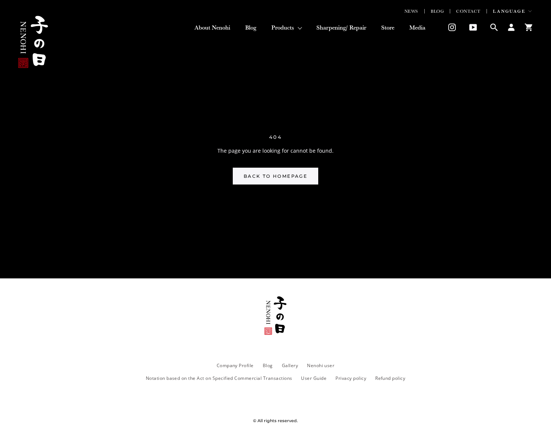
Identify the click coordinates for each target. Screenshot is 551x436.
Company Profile (235, 365)
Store (387, 28)
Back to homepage (275, 176)
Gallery (290, 365)
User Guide (313, 378)
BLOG (437, 11)
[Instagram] (449, 27)
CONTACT (468, 11)
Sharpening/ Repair (341, 28)
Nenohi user (320, 365)
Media (417, 28)
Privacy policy (350, 378)
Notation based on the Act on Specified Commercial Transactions (219, 378)
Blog (250, 28)
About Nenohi (212, 28)
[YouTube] (473, 27)
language (509, 11)
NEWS (411, 11)
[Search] (494, 27)
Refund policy (390, 378)
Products (282, 27)
